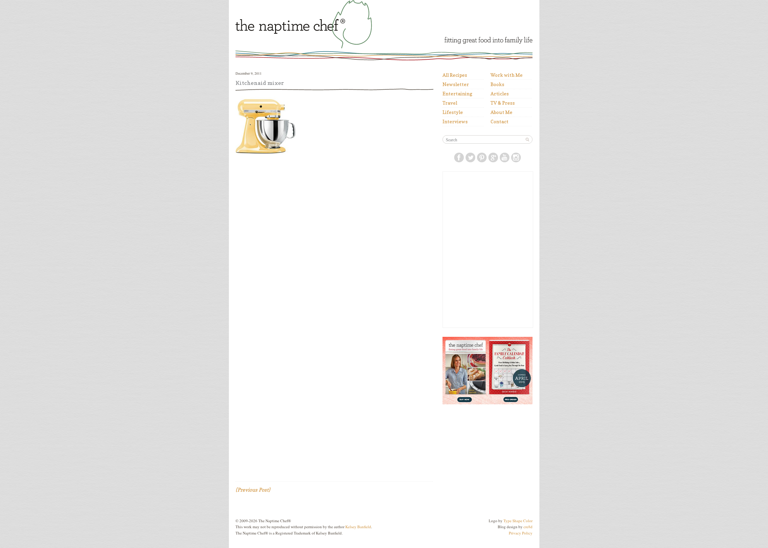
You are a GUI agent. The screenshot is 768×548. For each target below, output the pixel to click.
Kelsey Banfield (358, 526)
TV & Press (502, 103)
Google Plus (493, 157)
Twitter (470, 157)
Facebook (459, 157)
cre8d (528, 526)
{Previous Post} (253, 490)
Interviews (455, 121)
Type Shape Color (517, 520)
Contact (499, 121)
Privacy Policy (520, 533)
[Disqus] (335, 238)
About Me (501, 112)
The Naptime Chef (320, 24)
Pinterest (482, 157)
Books (497, 84)
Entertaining (457, 94)
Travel (449, 103)
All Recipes (454, 75)
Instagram (516, 157)
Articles (499, 94)
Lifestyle (452, 112)
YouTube (504, 157)
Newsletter (455, 84)
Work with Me (506, 75)
